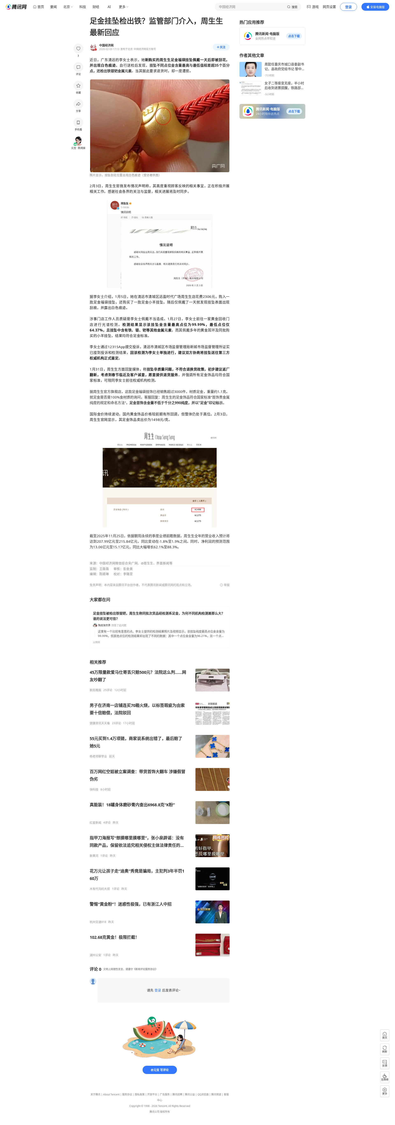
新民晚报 (95, 690)
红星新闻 (95, 822)
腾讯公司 (154, 1111)
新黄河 (94, 855)
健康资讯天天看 (100, 723)
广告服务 (165, 1094)
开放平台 (152, 1094)
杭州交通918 (98, 921)
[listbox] (160, 808)
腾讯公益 (190, 1094)
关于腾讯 (95, 1094)
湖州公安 (95, 955)
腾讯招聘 (177, 1094)
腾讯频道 (216, 1094)
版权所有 (165, 1111)
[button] (294, 36)
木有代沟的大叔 (100, 888)
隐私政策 (140, 1094)
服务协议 (127, 1094)
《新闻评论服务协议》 (145, 969)
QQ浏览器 (203, 1094)
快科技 (94, 789)
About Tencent (111, 1094)
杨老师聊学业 (98, 756)
